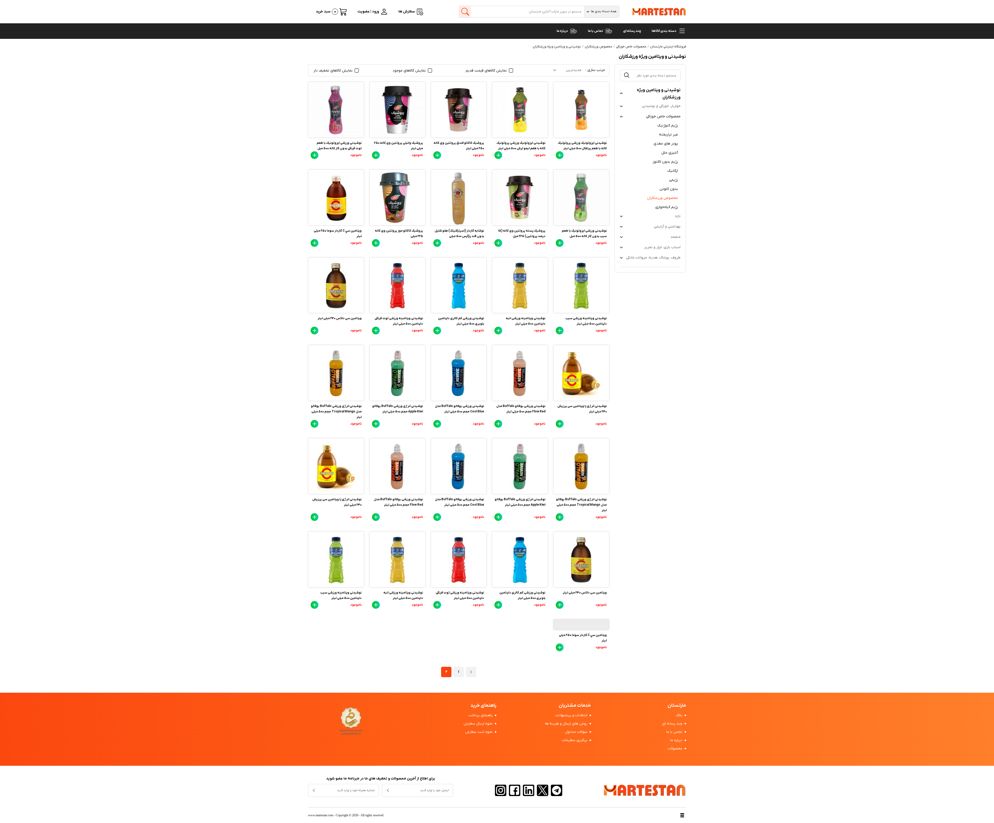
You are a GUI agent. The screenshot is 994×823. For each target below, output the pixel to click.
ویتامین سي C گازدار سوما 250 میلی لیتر (338, 233)
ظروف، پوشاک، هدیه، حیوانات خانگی (653, 257)
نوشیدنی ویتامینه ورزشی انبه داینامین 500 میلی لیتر (525, 321)
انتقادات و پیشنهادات (571, 715)
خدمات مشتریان (575, 705)
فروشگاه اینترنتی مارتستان (668, 47)
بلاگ (679, 715)
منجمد (675, 236)
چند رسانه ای (632, 31)
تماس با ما (596, 31)
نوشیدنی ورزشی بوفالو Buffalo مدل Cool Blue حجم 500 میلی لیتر (459, 409)
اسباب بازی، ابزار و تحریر (662, 247)
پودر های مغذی (666, 143)
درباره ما (562, 31)
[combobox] (601, 12)
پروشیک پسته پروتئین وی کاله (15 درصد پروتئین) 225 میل (521, 233)
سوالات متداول (576, 731)
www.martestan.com (320, 815)
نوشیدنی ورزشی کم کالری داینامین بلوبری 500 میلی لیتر (461, 321)
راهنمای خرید (483, 705)
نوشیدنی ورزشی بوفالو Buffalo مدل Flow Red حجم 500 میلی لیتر (520, 409)
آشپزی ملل (669, 152)
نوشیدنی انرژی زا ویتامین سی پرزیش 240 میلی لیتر (582, 409)
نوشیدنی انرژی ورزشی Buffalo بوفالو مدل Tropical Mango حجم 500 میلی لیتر (336, 411)
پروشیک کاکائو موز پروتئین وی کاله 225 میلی (399, 233)
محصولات (675, 748)
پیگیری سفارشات (575, 740)
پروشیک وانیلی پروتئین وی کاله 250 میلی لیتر (398, 146)
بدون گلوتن (669, 189)
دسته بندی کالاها (664, 31)
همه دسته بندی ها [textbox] (604, 11)
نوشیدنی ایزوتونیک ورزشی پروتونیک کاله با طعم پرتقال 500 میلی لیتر (582, 146)
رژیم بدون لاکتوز (665, 161)
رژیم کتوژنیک (667, 125)
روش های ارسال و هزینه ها (566, 723)
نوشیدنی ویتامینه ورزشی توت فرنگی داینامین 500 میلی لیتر (399, 321)
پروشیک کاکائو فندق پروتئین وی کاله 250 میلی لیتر (459, 146)
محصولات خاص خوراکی (663, 116)
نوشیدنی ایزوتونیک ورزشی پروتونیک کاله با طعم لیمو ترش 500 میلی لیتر (520, 146)
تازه (678, 216)
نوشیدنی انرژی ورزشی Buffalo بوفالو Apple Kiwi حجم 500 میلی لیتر (397, 409)
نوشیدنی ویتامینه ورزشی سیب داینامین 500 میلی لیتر (586, 321)
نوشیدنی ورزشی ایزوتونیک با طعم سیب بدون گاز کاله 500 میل (584, 233)
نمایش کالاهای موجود (410, 70)
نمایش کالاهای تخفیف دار (333, 70)
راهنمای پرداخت (481, 715)
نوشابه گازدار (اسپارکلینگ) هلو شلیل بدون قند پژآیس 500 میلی (459, 233)
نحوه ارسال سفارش (479, 723)
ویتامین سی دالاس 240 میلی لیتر (340, 318)
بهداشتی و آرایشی (667, 226)
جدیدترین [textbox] (573, 70)
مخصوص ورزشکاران (662, 198)
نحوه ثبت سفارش (479, 731)
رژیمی (673, 179)
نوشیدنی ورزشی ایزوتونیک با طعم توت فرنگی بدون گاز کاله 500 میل (339, 146)
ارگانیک (672, 170)
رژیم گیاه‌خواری (666, 207)
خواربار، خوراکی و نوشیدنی (661, 106)
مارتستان (677, 705)
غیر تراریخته (668, 134)
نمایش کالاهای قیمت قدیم (487, 70)
